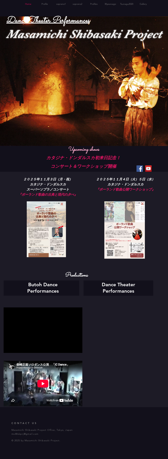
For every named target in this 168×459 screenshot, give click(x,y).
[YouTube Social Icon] (148, 168)
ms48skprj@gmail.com (25, 433)
